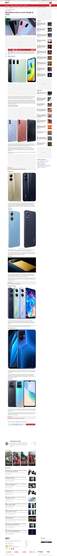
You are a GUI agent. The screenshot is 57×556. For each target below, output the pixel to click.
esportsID (17, 5)
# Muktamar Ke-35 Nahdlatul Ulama (41, 130)
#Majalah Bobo (39, 133)
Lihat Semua (34, 389)
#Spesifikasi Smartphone (18, 372)
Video (34, 7)
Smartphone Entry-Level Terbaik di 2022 (19, 13)
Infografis (26, 7)
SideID (21, 5)
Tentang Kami (39, 493)
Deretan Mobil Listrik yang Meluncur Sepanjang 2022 (16, 369)
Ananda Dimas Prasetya (9, 16)
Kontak (51, 493)
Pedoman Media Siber (44, 493)
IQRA (37, 7)
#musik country (46, 127)
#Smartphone (13, 372)
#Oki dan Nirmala (44, 133)
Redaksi (49, 493)
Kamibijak (25, 5)
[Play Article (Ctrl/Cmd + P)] (31, 37)
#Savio (38, 127)
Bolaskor (12, 5)
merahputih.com (12, 493)
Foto (31, 7)
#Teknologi (9, 372)
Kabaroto (7, 5)
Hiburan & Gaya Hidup (11, 9)
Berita (6, 7)
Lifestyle (16, 7)
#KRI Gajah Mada (42, 127)
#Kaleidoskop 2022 (24, 372)
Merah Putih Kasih (42, 7)
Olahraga (21, 7)
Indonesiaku (11, 7)
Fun (6, 9)
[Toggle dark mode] (50, 5)
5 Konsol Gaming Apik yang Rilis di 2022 (14, 234)
